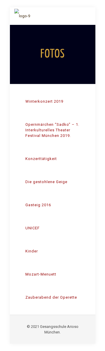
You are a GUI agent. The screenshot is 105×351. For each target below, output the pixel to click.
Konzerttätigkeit (41, 158)
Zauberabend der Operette (51, 297)
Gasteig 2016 (38, 205)
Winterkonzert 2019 (44, 101)
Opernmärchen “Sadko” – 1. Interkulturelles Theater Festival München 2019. (52, 130)
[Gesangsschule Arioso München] (22, 16)
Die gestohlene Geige (46, 182)
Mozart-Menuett (40, 274)
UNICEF (32, 228)
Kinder (31, 251)
